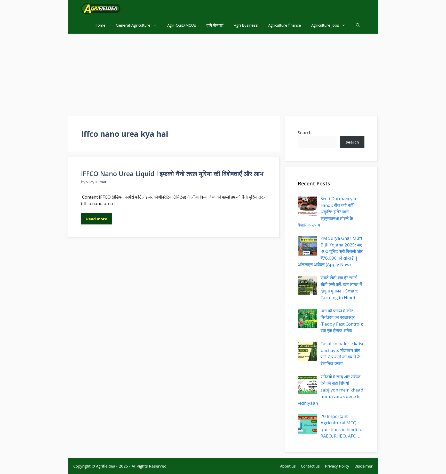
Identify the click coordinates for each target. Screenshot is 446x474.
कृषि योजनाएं (215, 25)
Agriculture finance (284, 25)
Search (305, 133)
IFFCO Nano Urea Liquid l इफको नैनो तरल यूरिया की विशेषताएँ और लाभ (172, 173)
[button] (358, 25)
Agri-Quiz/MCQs (181, 25)
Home (100, 25)
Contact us (310, 466)
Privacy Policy (337, 466)
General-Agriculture (133, 25)
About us (288, 466)
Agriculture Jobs (325, 25)
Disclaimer (363, 466)
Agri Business (246, 25)
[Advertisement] (223, 72)
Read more (96, 218)
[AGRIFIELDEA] (101, 8)
